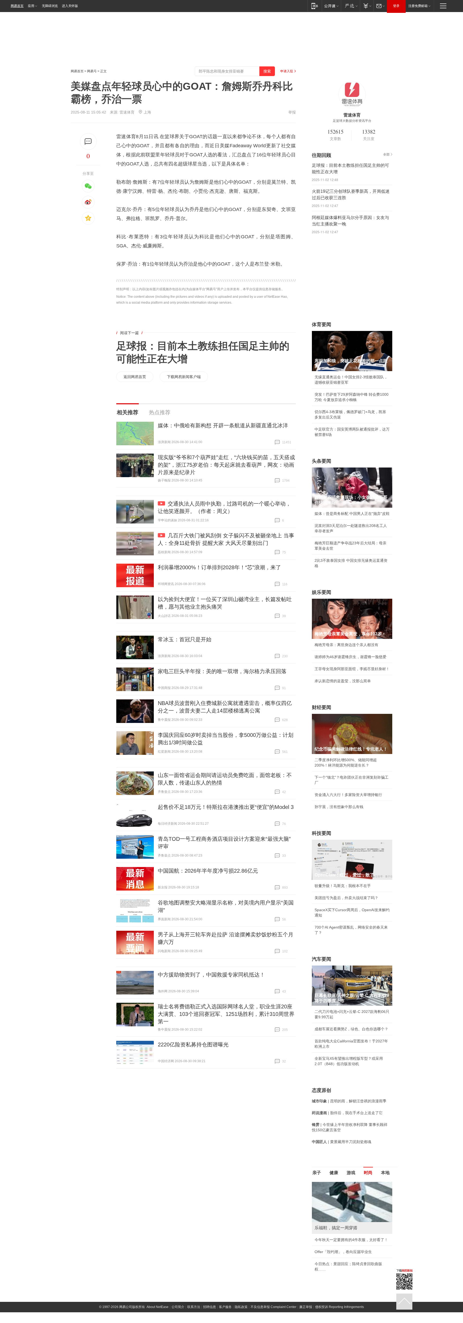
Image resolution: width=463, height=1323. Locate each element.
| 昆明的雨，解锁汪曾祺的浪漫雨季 (349, 1101)
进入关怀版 (70, 6)
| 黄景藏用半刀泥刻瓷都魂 (341, 1142)
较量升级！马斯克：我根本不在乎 (343, 886)
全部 (386, 154)
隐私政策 (241, 1307)
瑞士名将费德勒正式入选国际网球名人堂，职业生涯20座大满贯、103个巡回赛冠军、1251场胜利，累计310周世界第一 (226, 1014)
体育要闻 (321, 324)
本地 (385, 1172)
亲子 (316, 1172)
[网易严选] (350, 6)
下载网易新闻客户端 (184, 377)
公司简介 (177, 1307)
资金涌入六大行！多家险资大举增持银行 (348, 795)
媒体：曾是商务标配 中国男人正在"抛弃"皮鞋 (352, 513)
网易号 (92, 71)
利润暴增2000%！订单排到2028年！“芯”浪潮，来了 (219, 567)
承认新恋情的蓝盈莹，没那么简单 (343, 681)
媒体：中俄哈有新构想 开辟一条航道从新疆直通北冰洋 (223, 425)
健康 (334, 1172)
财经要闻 (321, 707)
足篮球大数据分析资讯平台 (352, 121)
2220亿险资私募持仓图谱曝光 (193, 1044)
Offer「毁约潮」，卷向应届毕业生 (343, 1252)
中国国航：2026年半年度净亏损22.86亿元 (208, 871)
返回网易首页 (135, 377)
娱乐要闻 (321, 592)
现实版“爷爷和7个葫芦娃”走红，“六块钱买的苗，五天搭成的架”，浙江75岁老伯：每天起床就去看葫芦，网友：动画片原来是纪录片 (226, 464)
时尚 (368, 1172)
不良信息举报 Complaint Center (273, 1307)
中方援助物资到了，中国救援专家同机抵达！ (211, 975)
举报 (292, 112)
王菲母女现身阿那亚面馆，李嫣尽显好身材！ (352, 669)
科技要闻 (321, 833)
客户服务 (225, 1307)
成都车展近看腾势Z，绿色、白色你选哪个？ (351, 1029)
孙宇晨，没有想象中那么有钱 (339, 807)
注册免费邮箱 (418, 6)
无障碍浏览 (50, 6)
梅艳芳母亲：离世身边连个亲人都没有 (346, 645)
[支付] (367, 6)
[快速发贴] (88, 141)
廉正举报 (305, 1307)
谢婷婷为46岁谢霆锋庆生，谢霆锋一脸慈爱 (350, 657)
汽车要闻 (321, 959)
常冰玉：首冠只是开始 (184, 639)
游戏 (351, 1172)
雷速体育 (127, 112)
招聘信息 (209, 1307)
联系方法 (193, 1307)
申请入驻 (286, 71)
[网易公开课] (331, 6)
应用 (31, 6)
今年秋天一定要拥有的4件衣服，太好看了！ (351, 1240)
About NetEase (158, 1307)
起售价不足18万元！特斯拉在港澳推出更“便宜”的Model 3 (226, 807)
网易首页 (17, 6)
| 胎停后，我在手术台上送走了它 (347, 1113)
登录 (396, 6)
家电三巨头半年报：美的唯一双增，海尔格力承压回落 (222, 671)
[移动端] (315, 6)
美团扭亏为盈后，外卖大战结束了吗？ (346, 898)
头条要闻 (321, 461)
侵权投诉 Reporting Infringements (339, 1307)
